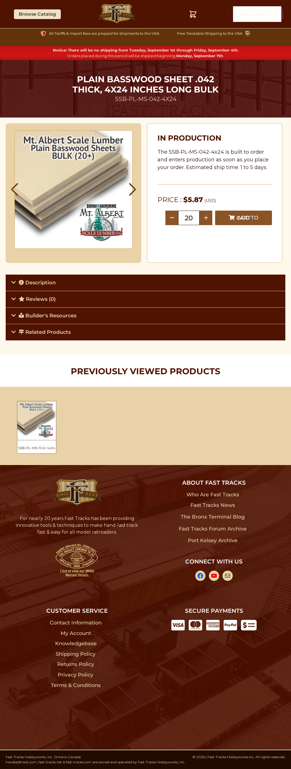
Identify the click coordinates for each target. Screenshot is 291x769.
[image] (73, 189)
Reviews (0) (40, 299)
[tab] (145, 282)
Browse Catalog (37, 14)
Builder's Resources (50, 315)
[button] (14, 189)
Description (40, 282)
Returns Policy (75, 664)
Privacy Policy (75, 675)
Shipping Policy (76, 654)
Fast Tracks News (212, 505)
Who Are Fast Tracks (212, 495)
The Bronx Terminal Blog (213, 517)
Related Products (47, 332)
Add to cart (247, 218)
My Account (76, 633)
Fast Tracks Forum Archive (212, 529)
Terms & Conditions (76, 685)
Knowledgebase (75, 643)
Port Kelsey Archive (212, 540)
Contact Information (75, 623)
